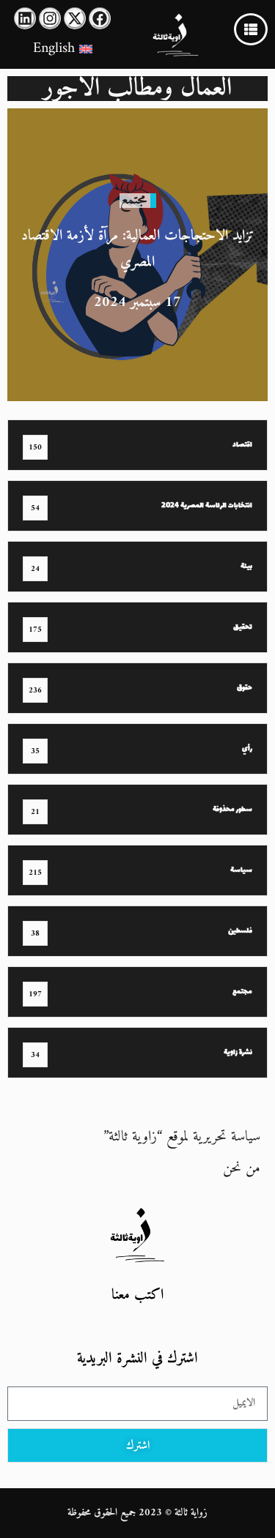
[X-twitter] (75, 18)
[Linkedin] (25, 18)
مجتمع (133, 200)
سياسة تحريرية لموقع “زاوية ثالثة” (181, 1137)
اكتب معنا (137, 1295)
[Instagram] (50, 18)
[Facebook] (100, 18)
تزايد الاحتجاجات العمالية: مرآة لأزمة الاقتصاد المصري (137, 249)
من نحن (241, 1169)
